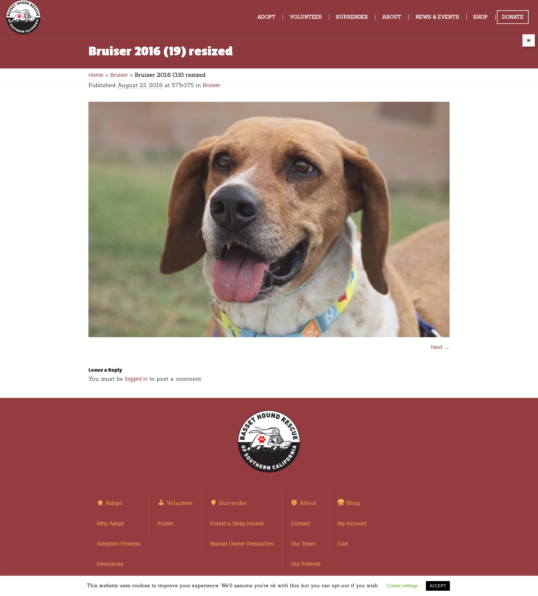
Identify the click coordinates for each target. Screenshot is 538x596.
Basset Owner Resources (242, 544)
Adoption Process (119, 544)
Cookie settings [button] (402, 585)
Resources (110, 564)
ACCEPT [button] (438, 586)
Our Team (303, 544)
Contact (300, 523)
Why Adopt (110, 523)
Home (95, 75)
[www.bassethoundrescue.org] (269, 441)
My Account (351, 523)
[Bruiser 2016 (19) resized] (269, 219)
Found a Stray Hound (236, 523)
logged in (136, 379)
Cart (342, 544)
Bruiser (119, 75)
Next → (440, 347)
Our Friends (305, 564)
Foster (166, 523)
